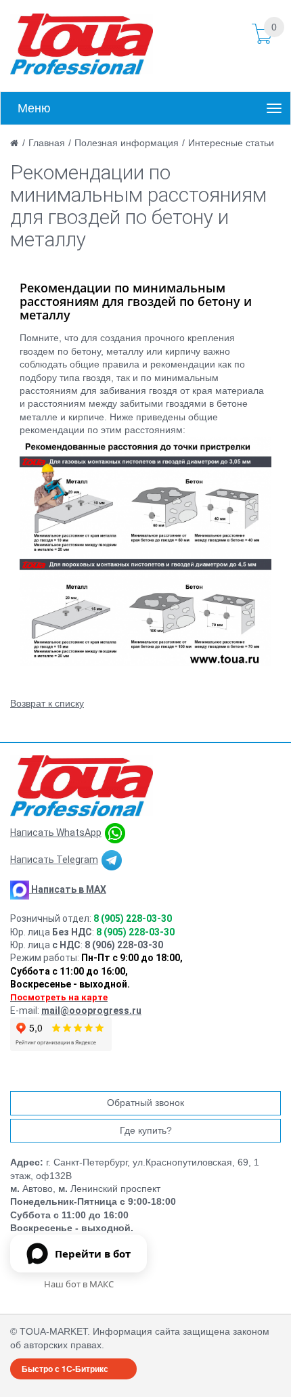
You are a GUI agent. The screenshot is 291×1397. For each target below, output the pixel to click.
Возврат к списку (47, 703)
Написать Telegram (54, 859)
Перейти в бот (93, 1253)
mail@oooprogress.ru (91, 1010)
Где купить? (146, 1130)
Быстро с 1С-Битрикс (65, 1368)
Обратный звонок (145, 1102)
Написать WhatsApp (56, 832)
